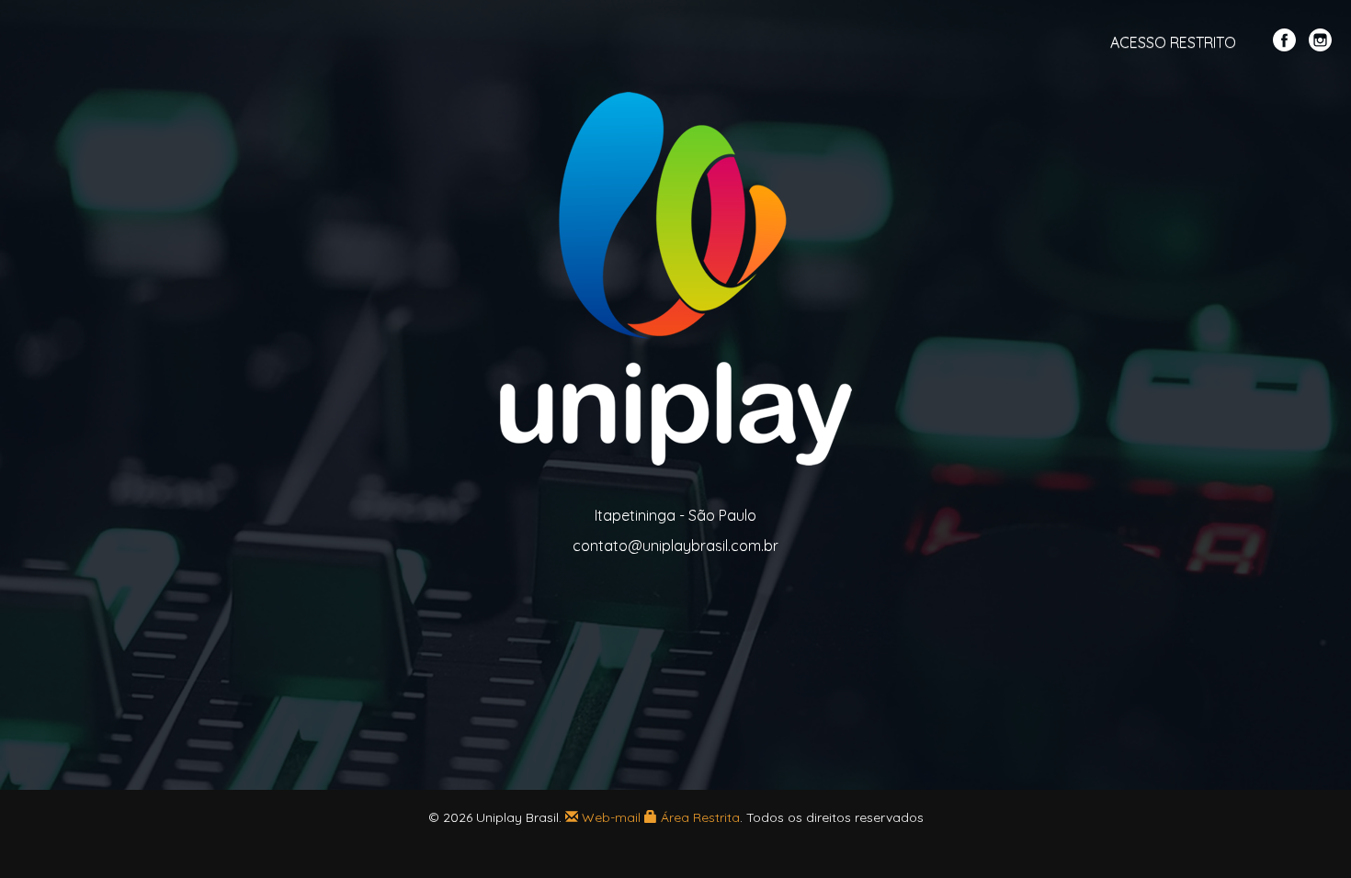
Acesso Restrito (1173, 42)
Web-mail (609, 817)
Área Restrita (698, 817)
